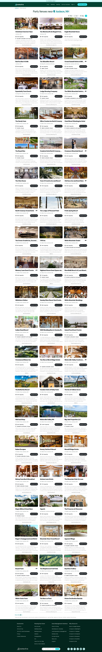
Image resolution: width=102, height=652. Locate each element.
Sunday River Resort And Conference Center (55, 300)
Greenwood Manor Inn (23, 360)
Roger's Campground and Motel (26, 539)
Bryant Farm (19, 569)
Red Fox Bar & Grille (22, 61)
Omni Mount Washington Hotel (75, 121)
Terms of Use (20, 628)
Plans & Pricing (55, 626)
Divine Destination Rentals (73, 598)
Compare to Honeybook (74, 633)
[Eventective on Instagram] (71, 649)
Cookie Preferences (21, 636)
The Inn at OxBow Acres (73, 390)
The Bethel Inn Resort (22, 390)
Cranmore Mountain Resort (74, 151)
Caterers (36, 633)
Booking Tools (55, 633)
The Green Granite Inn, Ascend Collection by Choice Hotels (35, 240)
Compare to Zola (73, 641)
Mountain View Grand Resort (50, 539)
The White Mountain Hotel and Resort (77, 91)
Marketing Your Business (57, 628)
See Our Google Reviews (74, 626)
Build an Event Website (39, 643)
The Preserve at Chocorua (73, 509)
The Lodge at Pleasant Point (49, 211)
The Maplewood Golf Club (49, 569)
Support (54, 641)
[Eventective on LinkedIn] (84, 649)
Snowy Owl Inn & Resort (48, 449)
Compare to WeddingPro (74, 628)
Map (82, 15)
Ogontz (42, 509)
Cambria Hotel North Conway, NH (51, 151)
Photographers (37, 636)
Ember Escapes (20, 449)
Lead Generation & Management (59, 631)
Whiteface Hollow (21, 300)
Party (48, 4)
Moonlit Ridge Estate (72, 449)
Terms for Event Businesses (23, 631)
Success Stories (55, 636)
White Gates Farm (21, 598)
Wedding (53, 4)
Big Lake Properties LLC (73, 419)
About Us (19, 626)
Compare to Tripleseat (74, 631)
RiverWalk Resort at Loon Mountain (76, 270)
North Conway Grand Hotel (24, 211)
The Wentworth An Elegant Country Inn (53, 32)
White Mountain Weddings (74, 300)
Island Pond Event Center (73, 330)
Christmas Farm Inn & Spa (24, 32)
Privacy (18, 633)
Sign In (73, 4)
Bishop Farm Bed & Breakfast (25, 479)
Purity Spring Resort (71, 211)
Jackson (17, 8)
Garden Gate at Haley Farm (49, 390)
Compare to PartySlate (74, 638)
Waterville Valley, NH (47, 419)
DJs (35, 638)
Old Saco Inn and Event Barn (74, 181)
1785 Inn (42, 240)
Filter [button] (70, 15)
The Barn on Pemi (45, 598)
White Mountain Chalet (72, 240)
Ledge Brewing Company (48, 91)
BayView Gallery (70, 569)
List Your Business (66, 4)
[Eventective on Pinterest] (75, 649)
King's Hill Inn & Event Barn (24, 509)
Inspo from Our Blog (39, 641)
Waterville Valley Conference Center (77, 360)
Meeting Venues (38, 631)
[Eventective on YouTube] (81, 649)
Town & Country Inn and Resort (50, 181)
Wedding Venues (38, 628)
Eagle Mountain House (72, 32)
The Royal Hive (20, 151)
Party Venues (37, 626)
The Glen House (20, 181)
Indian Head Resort (21, 330)
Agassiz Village (70, 539)
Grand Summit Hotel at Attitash (75, 61)
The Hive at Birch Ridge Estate (50, 360)
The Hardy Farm (20, 121)
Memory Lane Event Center (24, 270)
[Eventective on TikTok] (78, 649)
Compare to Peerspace (74, 636)
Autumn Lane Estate (46, 479)
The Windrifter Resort (47, 61)
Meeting (58, 4)
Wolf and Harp (20, 419)
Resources (54, 638)
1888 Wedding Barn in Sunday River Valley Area (56, 330)
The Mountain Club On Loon (74, 479)
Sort (76, 15)
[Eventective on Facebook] (68, 649)
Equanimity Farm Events (23, 91)
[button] (86, 16)
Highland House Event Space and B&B (52, 270)
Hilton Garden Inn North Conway (51, 121)
